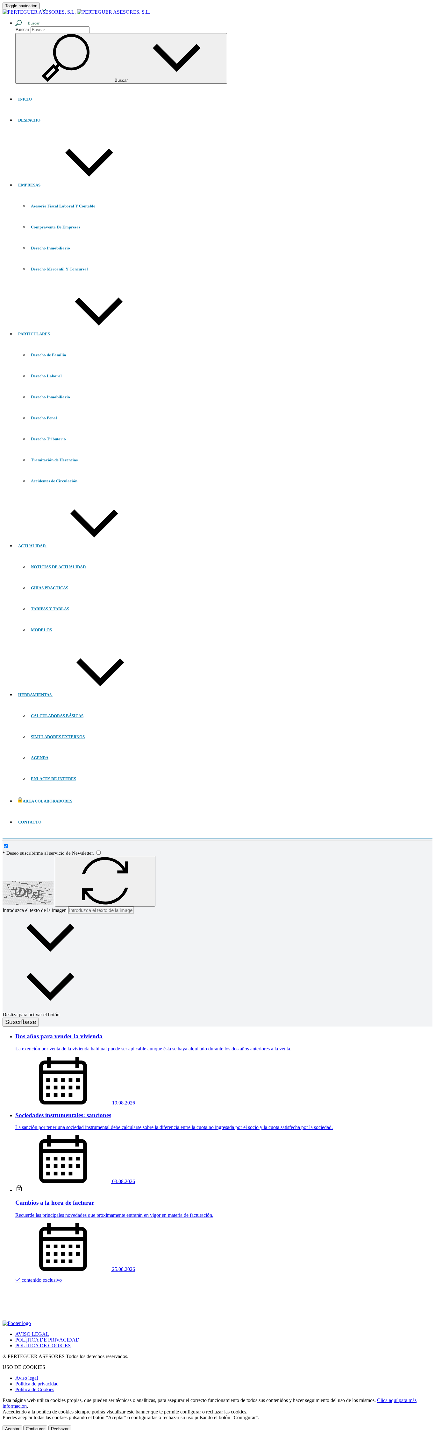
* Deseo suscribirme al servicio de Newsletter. (49, 853)
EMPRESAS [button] (29, 185)
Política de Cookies (34, 1389)
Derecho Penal (44, 418)
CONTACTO (29, 822)
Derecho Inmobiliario (50, 248)
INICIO (25, 99)
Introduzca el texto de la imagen (35, 910)
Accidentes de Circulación (54, 481)
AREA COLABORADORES (47, 801)
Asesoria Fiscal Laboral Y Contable (63, 206)
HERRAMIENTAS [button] (35, 694)
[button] (29, 22)
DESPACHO (29, 120)
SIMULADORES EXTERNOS (58, 736)
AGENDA (39, 757)
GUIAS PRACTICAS (49, 587)
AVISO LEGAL (32, 1334)
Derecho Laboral (46, 376)
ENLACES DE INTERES (53, 778)
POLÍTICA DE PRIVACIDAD (47, 1339)
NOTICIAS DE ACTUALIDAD (58, 566)
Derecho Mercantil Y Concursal (59, 269)
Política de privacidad (37, 1383)
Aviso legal (26, 1378)
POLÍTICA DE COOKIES (43, 1345)
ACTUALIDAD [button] (32, 545)
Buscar (22, 29)
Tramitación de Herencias (54, 460)
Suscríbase (20, 1022)
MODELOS (41, 629)
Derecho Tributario (48, 439)
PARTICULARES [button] (34, 334)
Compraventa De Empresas (55, 227)
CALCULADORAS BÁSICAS (57, 715)
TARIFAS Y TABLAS (50, 608)
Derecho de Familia (48, 355)
